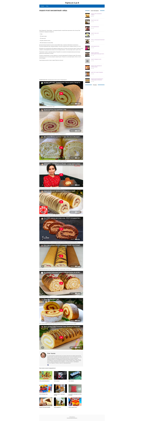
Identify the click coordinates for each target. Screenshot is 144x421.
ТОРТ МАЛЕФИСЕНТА (95, 26)
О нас (47, 6)
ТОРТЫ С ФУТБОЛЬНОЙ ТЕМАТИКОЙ (97, 39)
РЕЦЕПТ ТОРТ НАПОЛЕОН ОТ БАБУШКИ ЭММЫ (96, 66)
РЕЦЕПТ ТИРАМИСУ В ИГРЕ (96, 59)
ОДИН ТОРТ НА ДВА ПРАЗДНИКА (97, 72)
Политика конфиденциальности (72, 417)
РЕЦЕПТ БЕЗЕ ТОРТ (94, 20)
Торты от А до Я (72, 3)
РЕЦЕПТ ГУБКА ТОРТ (95, 33)
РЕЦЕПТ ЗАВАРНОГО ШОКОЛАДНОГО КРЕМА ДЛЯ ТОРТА (97, 53)
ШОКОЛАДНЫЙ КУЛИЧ (95, 46)
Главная (42, 6)
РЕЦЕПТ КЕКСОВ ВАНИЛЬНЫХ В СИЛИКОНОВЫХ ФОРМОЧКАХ (97, 79)
